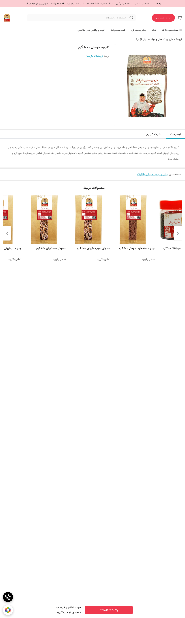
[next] (7, 233)
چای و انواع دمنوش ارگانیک (148, 39)
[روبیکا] (8, 610)
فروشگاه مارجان (174, 39)
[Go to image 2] (148, 122)
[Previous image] (119, 85)
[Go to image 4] (142, 122)
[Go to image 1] (152, 122)
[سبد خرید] (180, 18)
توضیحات (175, 134)
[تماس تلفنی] (8, 597)
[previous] (178, 233)
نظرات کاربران (153, 134)
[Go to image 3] (145, 122)
